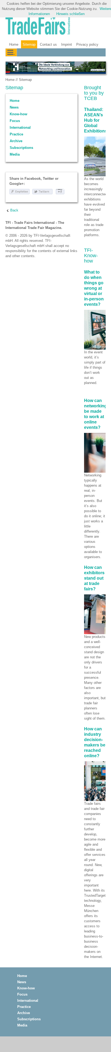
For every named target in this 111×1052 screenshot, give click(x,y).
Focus (15, 121)
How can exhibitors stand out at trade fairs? (94, 578)
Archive (16, 141)
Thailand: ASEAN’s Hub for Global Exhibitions (95, 120)
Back (14, 210)
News (14, 107)
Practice (16, 134)
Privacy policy (87, 44)
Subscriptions (21, 148)
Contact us (48, 44)
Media (15, 154)
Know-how (18, 114)
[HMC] (55, 67)
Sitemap (29, 44)
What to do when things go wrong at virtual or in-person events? (94, 288)
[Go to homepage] (37, 26)
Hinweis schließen (70, 14)
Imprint (66, 44)
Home (13, 44)
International (20, 127)
